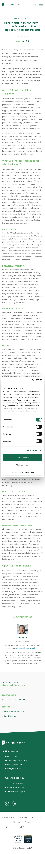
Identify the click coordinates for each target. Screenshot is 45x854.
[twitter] (23, 41)
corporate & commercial (25, 648)
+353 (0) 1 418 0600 (15, 783)
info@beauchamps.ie (16, 791)
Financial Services (9, 716)
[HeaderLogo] (11, 4)
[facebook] (26, 41)
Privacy (8, 827)
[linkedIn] (29, 41)
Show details (32, 450)
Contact (28, 822)
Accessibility (37, 817)
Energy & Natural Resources (14, 711)
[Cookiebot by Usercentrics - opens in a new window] (32, 380)
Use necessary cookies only (22, 472)
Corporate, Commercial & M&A (15, 699)
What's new (22, 19)
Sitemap (16, 822)
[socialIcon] (7, 803)
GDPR (22, 827)
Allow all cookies (22, 457)
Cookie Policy (8, 817)
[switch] (39, 427)
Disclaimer (22, 817)
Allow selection (22, 465)
